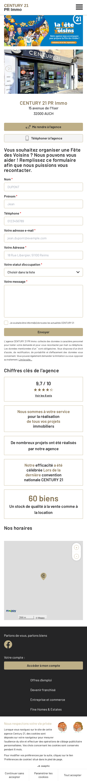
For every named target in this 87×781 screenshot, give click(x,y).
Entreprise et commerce (47, 699)
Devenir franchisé (43, 690)
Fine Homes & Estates (46, 709)
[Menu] (79, 6)
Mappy (41, 617)
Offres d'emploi (41, 680)
